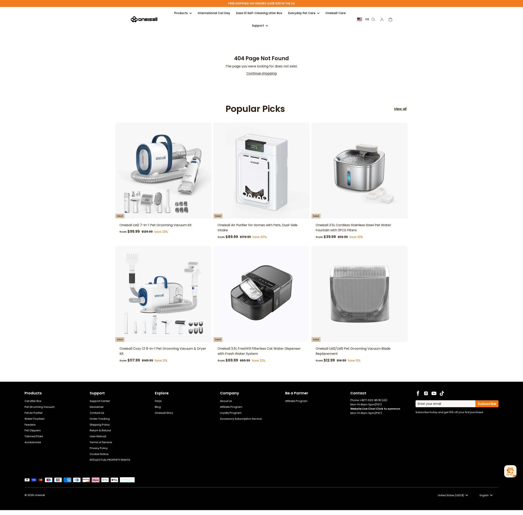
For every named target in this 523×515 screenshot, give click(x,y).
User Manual (98, 436)
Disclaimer (97, 407)
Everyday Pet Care (302, 13)
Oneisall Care (335, 13)
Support (258, 25)
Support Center (100, 401)
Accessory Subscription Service (241, 419)
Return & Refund (100, 430)
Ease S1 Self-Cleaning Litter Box (259, 13)
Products (181, 13)
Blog (158, 407)
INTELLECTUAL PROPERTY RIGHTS (110, 460)
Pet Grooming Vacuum (40, 407)
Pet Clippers (33, 430)
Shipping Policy (100, 425)
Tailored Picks (34, 436)
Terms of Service (101, 442)
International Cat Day (214, 13)
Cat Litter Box (33, 401)
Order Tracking (100, 419)
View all (400, 109)
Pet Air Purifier (34, 413)
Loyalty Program (230, 413)
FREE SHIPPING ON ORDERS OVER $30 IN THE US (261, 3)
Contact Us (97, 413)
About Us (226, 401)
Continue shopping (261, 73)
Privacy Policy (99, 448)
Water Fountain (35, 419)
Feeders (30, 425)
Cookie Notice (99, 454)
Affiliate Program (231, 407)
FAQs (158, 401)
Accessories (33, 442)
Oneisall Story (164, 413)
